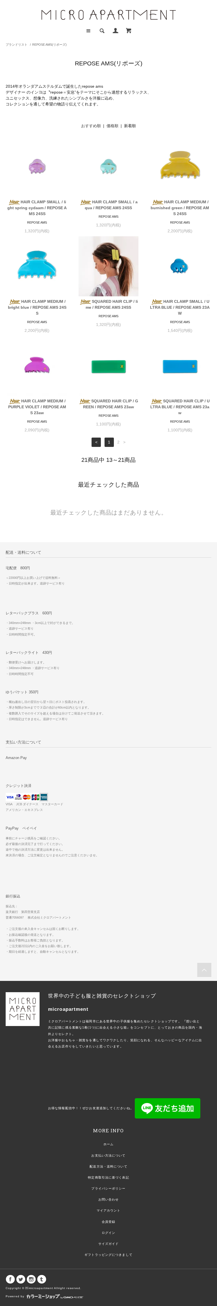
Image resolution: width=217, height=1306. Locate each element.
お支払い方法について (108, 1155)
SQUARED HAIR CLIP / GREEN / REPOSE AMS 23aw (110, 404)
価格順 (112, 125)
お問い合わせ (108, 1199)
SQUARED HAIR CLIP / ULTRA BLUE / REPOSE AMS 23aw (180, 407)
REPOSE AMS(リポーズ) (49, 44)
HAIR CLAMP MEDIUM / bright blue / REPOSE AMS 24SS (37, 307)
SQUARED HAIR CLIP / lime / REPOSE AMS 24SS (112, 304)
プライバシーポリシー (108, 1188)
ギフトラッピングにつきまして (108, 1254)
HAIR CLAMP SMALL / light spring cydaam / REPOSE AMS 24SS (37, 208)
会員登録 (108, 1221)
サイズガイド (108, 1243)
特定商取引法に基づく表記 (108, 1177)
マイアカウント (109, 1210)
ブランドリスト (16, 44)
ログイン (108, 1232)
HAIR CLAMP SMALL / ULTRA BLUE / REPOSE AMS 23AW (180, 307)
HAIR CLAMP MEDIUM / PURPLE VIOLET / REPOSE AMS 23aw (37, 407)
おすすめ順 (91, 125)
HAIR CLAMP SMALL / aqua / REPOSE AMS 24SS (111, 205)
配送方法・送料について (108, 1166)
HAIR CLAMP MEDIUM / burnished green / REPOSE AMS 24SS (180, 208)
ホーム (108, 1144)
